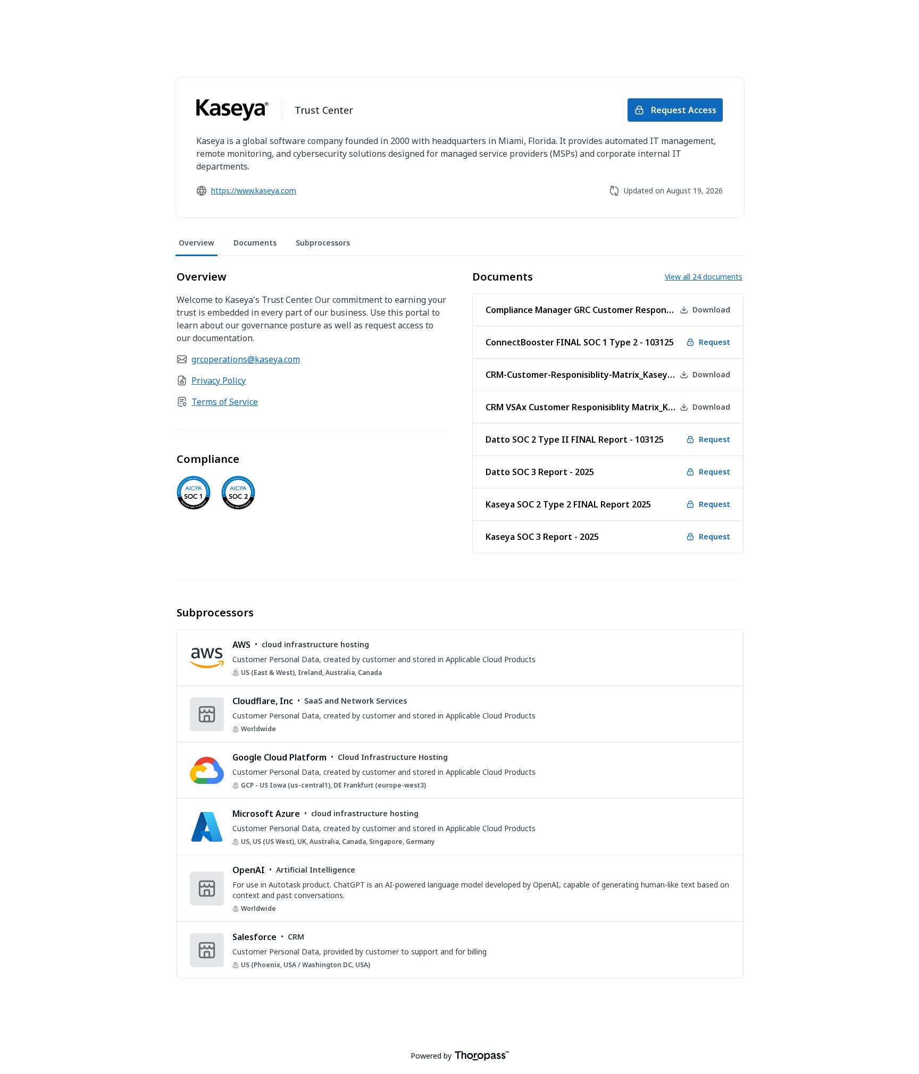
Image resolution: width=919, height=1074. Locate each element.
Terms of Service (224, 402)
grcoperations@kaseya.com (245, 359)
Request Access (683, 110)
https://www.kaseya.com (253, 190)
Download (711, 310)
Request (714, 342)
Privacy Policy (218, 380)
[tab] (197, 243)
